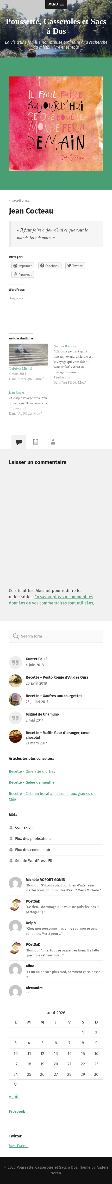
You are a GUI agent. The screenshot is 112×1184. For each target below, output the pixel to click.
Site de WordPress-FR (33, 861)
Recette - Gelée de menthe (32, 782)
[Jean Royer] (31, 403)
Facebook (17, 1111)
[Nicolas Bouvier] (75, 364)
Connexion (24, 827)
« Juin (14, 1096)
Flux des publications (33, 838)
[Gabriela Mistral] (28, 355)
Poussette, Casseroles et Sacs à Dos (56, 26)
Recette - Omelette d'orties (32, 771)
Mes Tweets (18, 1146)
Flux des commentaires (34, 850)
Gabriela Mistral (20, 368)
